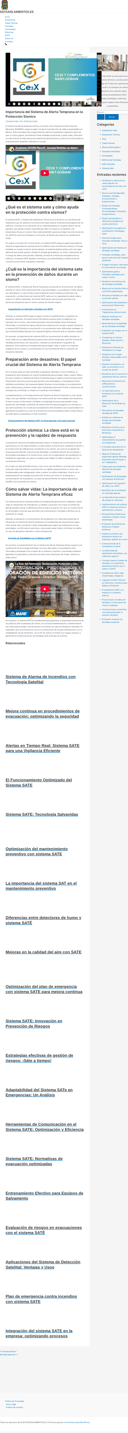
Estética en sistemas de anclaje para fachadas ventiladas (112, 420)
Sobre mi (9, 38)
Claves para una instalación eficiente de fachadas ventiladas (114, 469)
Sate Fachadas (108, 164)
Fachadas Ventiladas (111, 151)
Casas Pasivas (11, 23)
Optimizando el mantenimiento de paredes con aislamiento (114, 440)
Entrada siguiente (9, 1354)
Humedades (10, 29)
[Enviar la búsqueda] (101, 117)
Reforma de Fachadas (111, 160)
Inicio (7, 17)
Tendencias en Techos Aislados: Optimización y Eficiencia (113, 340)
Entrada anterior (8, 1351)
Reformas (9, 32)
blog (104, 139)
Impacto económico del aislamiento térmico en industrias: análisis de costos (115, 537)
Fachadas (9, 26)
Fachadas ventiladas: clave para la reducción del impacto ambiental (115, 258)
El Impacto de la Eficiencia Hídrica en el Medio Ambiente (113, 527)
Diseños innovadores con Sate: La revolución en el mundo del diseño (113, 367)
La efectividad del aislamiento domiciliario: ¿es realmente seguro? (114, 553)
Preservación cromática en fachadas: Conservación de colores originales (114, 602)
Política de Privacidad (14, 1401)
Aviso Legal (11, 1404)
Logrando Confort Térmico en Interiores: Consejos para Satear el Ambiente (114, 583)
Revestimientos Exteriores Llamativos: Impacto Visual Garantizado (113, 517)
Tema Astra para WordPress (77, 1422)
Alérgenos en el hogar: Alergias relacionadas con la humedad (114, 357)
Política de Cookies (14, 1407)
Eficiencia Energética (111, 147)
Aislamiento (10, 20)
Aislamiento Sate (109, 130)
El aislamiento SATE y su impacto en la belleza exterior (113, 593)
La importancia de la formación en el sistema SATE (112, 394)
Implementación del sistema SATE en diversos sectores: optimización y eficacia (114, 507)
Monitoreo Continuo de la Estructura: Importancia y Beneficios (113, 430)
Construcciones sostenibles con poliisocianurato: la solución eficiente (114, 612)
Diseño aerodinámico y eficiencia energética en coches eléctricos (112, 221)
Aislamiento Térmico (111, 134)
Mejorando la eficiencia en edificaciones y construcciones (113, 384)
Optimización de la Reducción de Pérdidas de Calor (113, 403)
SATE (7, 35)
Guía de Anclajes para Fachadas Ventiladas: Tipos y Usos (115, 241)
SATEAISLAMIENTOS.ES (17, 12)
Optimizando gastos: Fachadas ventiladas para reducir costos (113, 274)
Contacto (9, 41)
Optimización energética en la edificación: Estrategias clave (114, 231)
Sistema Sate (12, 121)
